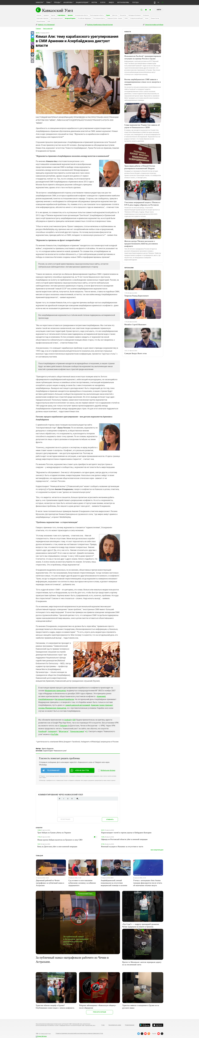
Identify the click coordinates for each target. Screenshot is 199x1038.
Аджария (46, 15)
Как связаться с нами (115, 1025)
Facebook (42, 731)
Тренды (57, 2)
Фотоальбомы (123, 2)
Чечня (146, 18)
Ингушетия (123, 15)
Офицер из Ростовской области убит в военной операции (124, 839)
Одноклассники (77, 731)
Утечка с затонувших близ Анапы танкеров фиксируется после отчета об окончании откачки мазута (147, 883)
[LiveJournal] (32, 54)
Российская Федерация (84, 18)
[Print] (32, 61)
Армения (70, 15)
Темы (48, 2)
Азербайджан (61, 15)
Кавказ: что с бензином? (46, 24)
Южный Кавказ (40, 21)
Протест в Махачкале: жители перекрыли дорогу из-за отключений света (141, 963)
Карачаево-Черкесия (42, 18)
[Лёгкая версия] (154, 2)
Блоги (102, 2)
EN (162, 2)
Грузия (108, 15)
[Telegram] (32, 36)
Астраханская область (81, 15)
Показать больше (99, 1012)
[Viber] (32, 43)
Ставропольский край (136, 18)
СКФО (126, 18)
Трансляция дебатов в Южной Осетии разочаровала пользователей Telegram (139, 167)
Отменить (109, 819)
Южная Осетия (155, 18)
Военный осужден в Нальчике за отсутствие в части (122, 846)
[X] (32, 47)
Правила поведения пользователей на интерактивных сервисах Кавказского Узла (79, 1033)
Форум (94, 2)
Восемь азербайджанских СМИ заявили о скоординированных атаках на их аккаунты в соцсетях (142, 82)
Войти (159, 9)
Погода (135, 2)
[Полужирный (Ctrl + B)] (59, 798)
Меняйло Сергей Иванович (135, 324)
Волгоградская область (97, 15)
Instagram (52, 731)
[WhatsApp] (32, 40)
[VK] (32, 33)
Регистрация (65, 819)
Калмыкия (146, 15)
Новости (39, 2)
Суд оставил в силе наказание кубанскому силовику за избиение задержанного (82, 883)
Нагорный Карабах (70, 18)
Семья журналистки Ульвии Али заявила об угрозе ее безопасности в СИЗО (142, 126)
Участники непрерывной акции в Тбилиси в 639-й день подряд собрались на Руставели (142, 203)
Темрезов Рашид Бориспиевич (136, 295)
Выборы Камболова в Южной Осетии (100, 24)
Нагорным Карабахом (64, 699)
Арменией (101, 696)
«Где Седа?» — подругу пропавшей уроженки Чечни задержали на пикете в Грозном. (140, 925)
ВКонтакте (63, 731)
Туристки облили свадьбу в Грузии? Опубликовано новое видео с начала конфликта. (55, 1006)
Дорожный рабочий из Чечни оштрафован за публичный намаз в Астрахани (50, 883)
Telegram (64, 726)
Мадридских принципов (55, 690)
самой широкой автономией (77, 705)
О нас (103, 1025)
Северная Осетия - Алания (114, 18)
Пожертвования (129, 1025)
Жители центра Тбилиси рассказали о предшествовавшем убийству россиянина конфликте (141, 243)
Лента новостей (47, 28)
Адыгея (53, 15)
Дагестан (115, 15)
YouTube (54, 734)
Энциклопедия (82, 2)
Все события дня (157, 850)
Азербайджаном (45, 699)
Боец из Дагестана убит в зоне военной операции (57, 846)
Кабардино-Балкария (134, 15)
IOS (74, 720)
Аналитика (67, 2)
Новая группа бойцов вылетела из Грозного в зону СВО (59, 839)
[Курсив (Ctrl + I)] (64, 798)
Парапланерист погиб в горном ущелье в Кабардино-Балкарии (126, 832)
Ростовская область (99, 18)
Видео (111, 2)
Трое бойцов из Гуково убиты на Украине (54, 832)
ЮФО (48, 21)
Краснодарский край (57, 18)
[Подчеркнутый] (68, 798)
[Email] (32, 58)
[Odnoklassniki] (32, 50)
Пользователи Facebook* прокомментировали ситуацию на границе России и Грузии (142, 57)
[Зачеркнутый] (72, 798)
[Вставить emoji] (77, 798)
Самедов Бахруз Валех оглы (135, 353)
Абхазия (38, 15)
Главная (38, 28)
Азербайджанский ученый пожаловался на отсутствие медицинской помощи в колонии (114, 883)
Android (67, 720)
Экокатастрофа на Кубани (154, 24)
